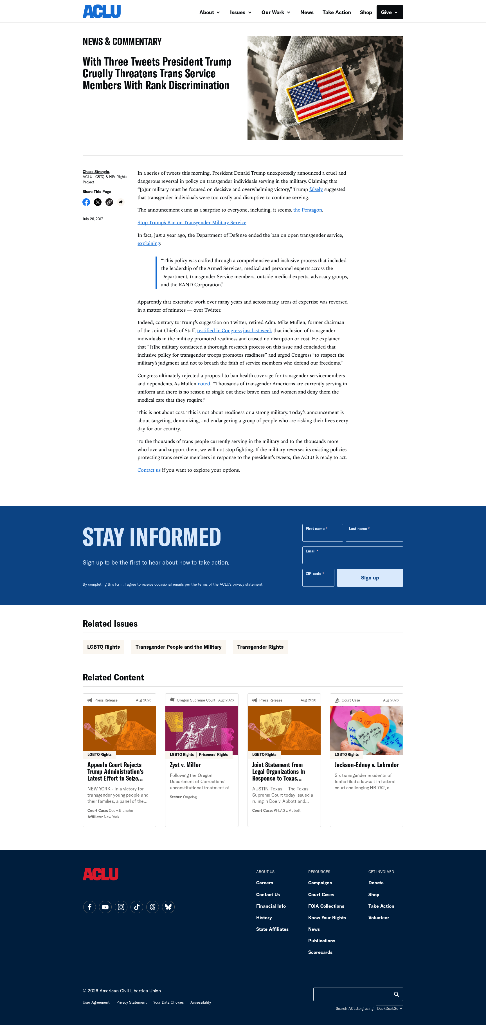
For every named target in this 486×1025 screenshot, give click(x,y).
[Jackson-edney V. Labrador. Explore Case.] (366, 760)
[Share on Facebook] (86, 204)
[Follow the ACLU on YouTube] (105, 907)
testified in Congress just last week (234, 330)
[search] (396, 994)
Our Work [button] (274, 12)
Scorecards (320, 952)
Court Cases (321, 894)
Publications (321, 940)
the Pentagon (307, 209)
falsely (316, 189)
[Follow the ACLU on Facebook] (89, 907)
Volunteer (378, 917)
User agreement (96, 1002)
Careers (264, 882)
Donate (376, 882)
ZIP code (313, 573)
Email (311, 551)
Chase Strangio (96, 171)
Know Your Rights (327, 917)
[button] (109, 203)
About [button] (207, 12)
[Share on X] (98, 204)
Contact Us (268, 894)
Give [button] (387, 12)
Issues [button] (238, 12)
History (264, 917)
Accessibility (200, 1002)
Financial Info (271, 906)
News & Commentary (120, 43)
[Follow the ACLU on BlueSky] (168, 907)
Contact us (149, 470)
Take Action (337, 12)
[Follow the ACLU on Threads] (152, 907)
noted (204, 383)
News (307, 12)
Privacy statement (131, 1002)
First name (315, 528)
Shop (366, 12)
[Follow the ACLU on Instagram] (121, 907)
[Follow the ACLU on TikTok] (136, 907)
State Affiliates (272, 929)
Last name (358, 528)
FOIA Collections (326, 906)
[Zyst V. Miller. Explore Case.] (201, 760)
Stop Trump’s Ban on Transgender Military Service (192, 222)
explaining (149, 243)
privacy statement (247, 584)
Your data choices (168, 1002)
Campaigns (320, 882)
